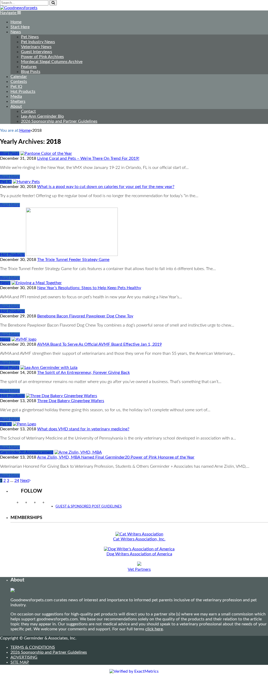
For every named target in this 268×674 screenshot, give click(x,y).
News (15, 32)
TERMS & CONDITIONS (32, 647)
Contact (28, 111)
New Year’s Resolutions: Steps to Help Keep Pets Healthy (89, 288)
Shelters (17, 101)
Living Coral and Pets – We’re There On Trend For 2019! (88, 158)
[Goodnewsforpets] (18, 8)
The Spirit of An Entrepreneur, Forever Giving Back (83, 372)
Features (29, 67)
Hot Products (22, 91)
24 (16, 480)
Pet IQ (16, 86)
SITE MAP (19, 662)
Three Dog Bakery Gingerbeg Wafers (70, 401)
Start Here (20, 27)
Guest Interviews (36, 52)
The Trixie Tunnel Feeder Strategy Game (73, 260)
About (16, 106)
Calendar (18, 77)
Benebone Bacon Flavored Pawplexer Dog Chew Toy (85, 316)
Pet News (30, 37)
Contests (18, 81)
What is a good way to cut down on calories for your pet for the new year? (105, 187)
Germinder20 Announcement (26, 452)
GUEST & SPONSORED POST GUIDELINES (88, 506)
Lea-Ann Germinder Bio (42, 116)
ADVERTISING (23, 657)
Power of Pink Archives (42, 57)
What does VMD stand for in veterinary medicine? (83, 429)
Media (16, 96)
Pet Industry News (38, 42)
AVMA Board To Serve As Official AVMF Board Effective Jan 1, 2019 (99, 344)
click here (154, 629)
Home (15, 22)
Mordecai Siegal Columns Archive (51, 62)
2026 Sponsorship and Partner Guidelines (59, 121)
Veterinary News (36, 47)
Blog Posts (30, 72)
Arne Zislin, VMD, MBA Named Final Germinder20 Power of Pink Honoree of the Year (115, 457)
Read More (10, 177)
